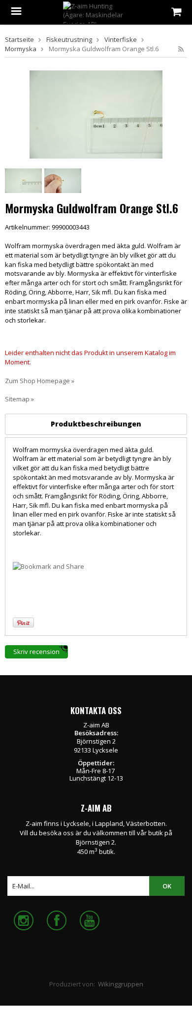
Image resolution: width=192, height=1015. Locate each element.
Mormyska (20, 48)
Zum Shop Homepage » (39, 380)
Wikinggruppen (120, 984)
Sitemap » (19, 398)
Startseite (19, 39)
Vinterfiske (120, 39)
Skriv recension (36, 651)
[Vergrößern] (96, 113)
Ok (166, 886)
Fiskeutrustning (69, 39)
